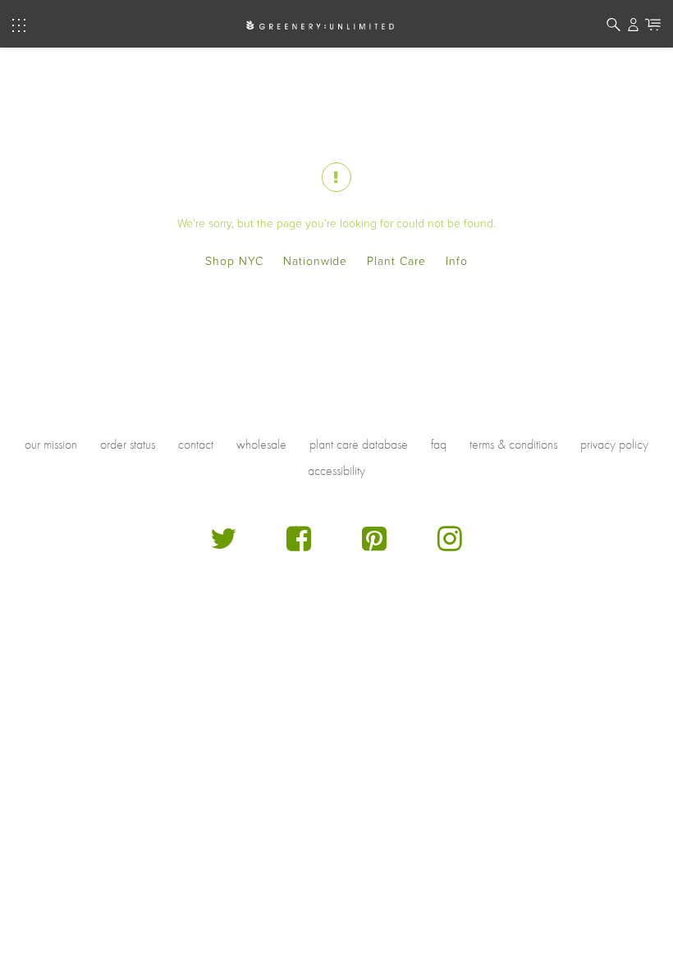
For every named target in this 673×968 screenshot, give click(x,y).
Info (457, 261)
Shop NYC (234, 261)
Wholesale (261, 444)
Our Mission (51, 444)
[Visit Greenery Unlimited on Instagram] (449, 545)
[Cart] (653, 27)
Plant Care (396, 261)
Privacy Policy (614, 444)
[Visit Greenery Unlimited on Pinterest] (374, 545)
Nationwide (315, 261)
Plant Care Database (358, 444)
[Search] (613, 27)
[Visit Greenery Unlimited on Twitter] (223, 545)
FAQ (438, 444)
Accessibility (336, 470)
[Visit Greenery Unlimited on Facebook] (298, 545)
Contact (195, 444)
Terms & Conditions (513, 444)
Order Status (127, 444)
